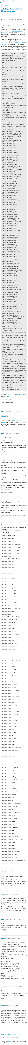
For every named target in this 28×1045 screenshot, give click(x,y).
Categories (8, 1034)
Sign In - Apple (22, 32)
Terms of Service (5, 1037)
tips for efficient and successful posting (16, 394)
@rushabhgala (4, 416)
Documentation (11, 0)
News (5, 0)
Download (18, 0)
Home (1, 0)
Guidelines (15, 1034)
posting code (6, 396)
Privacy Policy (14, 1037)
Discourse (9, 1041)
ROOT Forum (4, 5)
